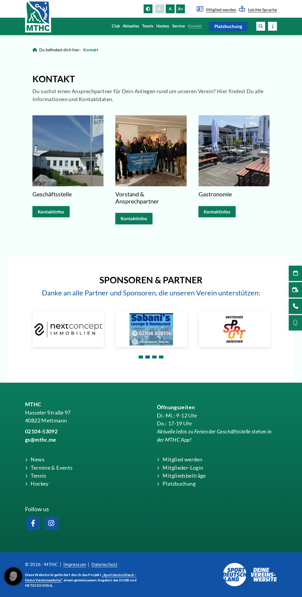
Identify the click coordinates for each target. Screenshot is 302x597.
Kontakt (195, 26)
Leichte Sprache (262, 9)
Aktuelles (131, 26)
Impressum (74, 564)
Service (178, 26)
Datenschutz (104, 564)
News (38, 459)
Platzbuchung (228, 26)
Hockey (162, 26)
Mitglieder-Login (183, 467)
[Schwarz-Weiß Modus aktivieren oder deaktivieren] (148, 8)
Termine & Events (52, 467)
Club (116, 26)
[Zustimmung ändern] (13, 576)
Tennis (147, 26)
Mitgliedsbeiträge (184, 475)
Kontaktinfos (51, 211)
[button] (260, 26)
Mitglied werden (221, 9)
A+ (180, 8)
